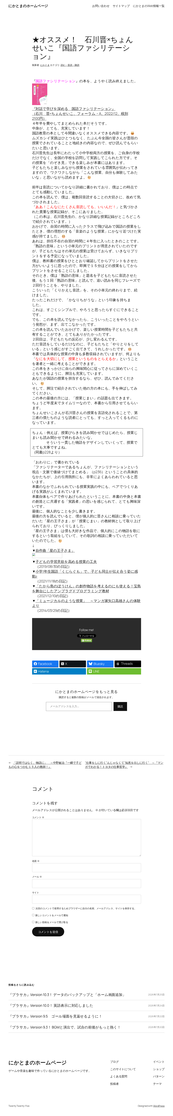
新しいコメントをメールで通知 (51, 915)
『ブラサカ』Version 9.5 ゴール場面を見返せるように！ (55, 1016)
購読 (120, 706)
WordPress (159, 1105)
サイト (35, 892)
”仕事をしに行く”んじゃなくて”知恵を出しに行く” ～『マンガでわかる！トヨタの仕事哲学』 (124, 765)
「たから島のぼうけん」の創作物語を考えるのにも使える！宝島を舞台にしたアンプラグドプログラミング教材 (86, 588)
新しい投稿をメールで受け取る (51, 922)
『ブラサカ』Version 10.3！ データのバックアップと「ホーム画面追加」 (67, 995)
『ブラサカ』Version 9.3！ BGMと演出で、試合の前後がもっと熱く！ (64, 1027)
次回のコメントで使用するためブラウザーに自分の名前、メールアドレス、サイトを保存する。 (86, 908)
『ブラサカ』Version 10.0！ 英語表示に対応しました (50, 1005)
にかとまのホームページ (28, 5)
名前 (36, 861)
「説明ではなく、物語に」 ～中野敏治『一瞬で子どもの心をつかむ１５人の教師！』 (45, 765)
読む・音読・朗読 (70, 65)
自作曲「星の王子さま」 (55, 550)
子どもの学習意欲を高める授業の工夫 (66, 561)
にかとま (45, 65)
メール (37, 876)
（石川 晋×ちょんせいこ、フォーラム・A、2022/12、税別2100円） (80, 113)
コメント (38, 817)
